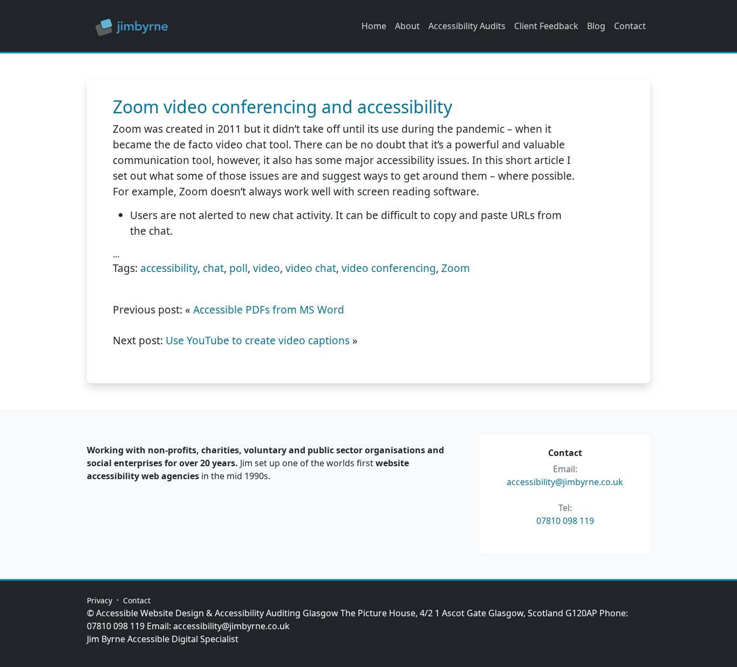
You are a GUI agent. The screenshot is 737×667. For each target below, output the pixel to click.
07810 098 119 (565, 521)
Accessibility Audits (467, 26)
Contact (630, 26)
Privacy (99, 600)
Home (373, 26)
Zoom (455, 268)
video (266, 268)
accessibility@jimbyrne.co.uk (565, 482)
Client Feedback (546, 26)
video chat (310, 268)
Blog (596, 26)
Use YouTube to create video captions (258, 340)
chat (213, 268)
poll (238, 268)
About (407, 26)
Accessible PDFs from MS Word (268, 309)
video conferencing (389, 268)
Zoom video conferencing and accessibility (282, 106)
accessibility (168, 268)
